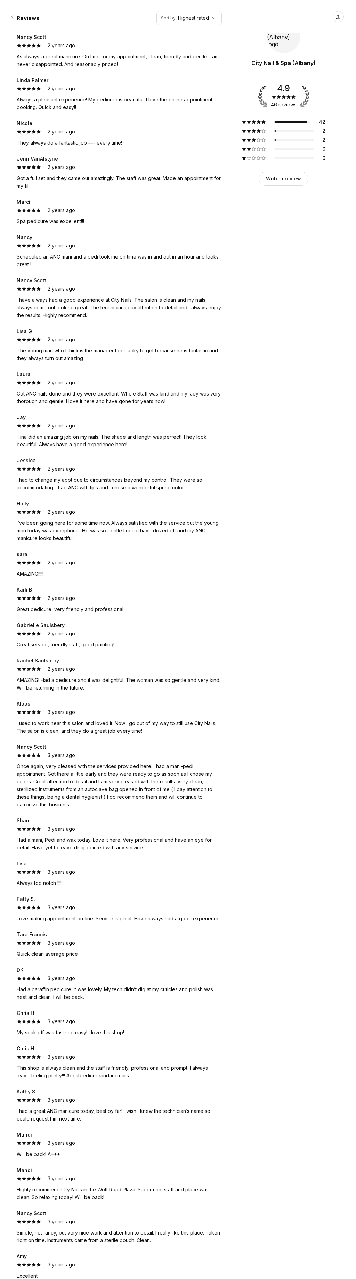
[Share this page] (338, 16)
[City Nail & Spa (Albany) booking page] (12, 16)
